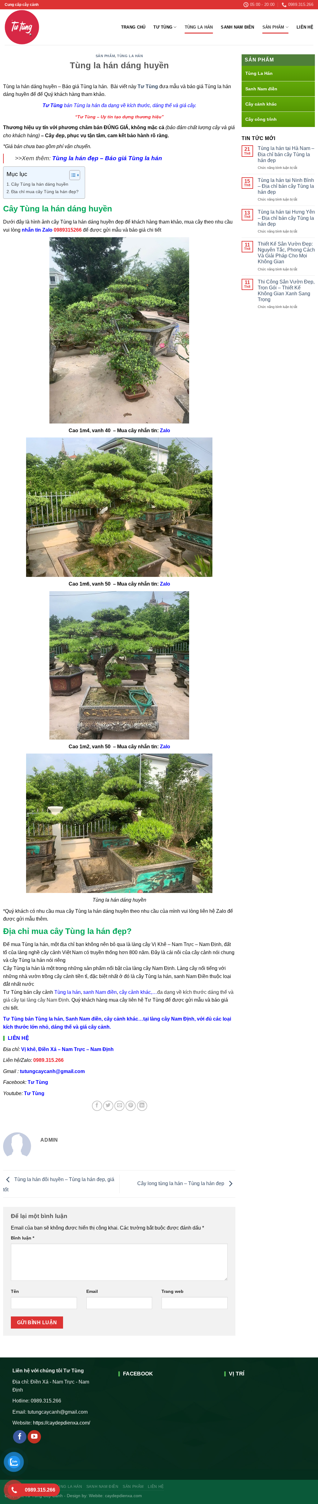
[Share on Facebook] (97, 1106)
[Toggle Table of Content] (72, 175)
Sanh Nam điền (237, 27)
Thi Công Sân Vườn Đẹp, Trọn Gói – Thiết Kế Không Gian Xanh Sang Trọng (286, 290)
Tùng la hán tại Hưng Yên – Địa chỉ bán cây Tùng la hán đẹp (286, 217)
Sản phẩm (273, 27)
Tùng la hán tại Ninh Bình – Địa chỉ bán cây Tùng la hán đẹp (286, 186)
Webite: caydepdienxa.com (115, 1495)
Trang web (172, 1291)
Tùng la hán (67, 992)
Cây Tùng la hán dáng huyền (39, 184)
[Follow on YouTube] (34, 1436)
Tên (15, 1291)
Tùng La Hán (199, 27)
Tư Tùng (162, 27)
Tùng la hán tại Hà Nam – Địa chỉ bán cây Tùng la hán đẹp (286, 154)
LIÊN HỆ (305, 27)
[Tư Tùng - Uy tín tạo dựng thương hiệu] (34, 27)
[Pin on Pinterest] (130, 1106)
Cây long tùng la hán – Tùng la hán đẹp (181, 1183)
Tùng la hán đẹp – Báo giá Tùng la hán (107, 158)
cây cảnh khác (135, 992)
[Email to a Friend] (119, 1106)
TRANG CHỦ (133, 27)
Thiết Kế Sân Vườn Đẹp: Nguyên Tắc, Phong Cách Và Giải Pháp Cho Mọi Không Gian (286, 253)
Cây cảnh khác (261, 104)
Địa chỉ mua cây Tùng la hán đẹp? (45, 191)
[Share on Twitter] (108, 1106)
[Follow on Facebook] (19, 1436)
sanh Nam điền (100, 992)
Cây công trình (261, 119)
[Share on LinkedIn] (142, 1106)
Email (92, 1291)
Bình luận (22, 1237)
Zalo (165, 430)
